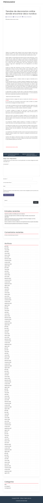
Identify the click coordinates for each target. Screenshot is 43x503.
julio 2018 (6, 410)
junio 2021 (6, 349)
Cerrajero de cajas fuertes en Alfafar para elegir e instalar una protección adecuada (20, 216)
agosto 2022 (7, 324)
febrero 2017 (7, 440)
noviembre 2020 (8, 362)
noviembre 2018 (8, 403)
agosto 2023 (7, 305)
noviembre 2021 (8, 340)
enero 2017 (7, 442)
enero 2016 (7, 464)
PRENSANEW (9, 2)
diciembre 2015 (8, 465)
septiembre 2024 (8, 283)
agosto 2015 (7, 473)
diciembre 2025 (8, 258)
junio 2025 (7, 267)
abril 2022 (7, 332)
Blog (5, 484)
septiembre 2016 (8, 449)
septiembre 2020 (8, 365)
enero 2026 (7, 257)
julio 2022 (6, 326)
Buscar (6, 200)
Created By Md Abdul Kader (21, 500)
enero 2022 (7, 337)
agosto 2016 (7, 451)
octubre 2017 (7, 426)
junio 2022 (7, 328)
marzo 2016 (7, 460)
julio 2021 (6, 348)
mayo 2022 (7, 330)
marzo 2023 (7, 314)
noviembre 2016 (8, 446)
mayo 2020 (7, 373)
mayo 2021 (7, 351)
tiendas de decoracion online (12, 147)
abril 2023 (7, 312)
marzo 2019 (7, 396)
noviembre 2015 (8, 467)
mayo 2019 (7, 392)
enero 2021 (7, 358)
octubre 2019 (7, 383)
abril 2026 (7, 251)
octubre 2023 (7, 301)
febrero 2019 (7, 398)
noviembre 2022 (8, 319)
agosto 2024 (7, 285)
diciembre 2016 (8, 444)
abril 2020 (7, 374)
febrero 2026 (7, 255)
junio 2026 (7, 248)
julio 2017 (6, 432)
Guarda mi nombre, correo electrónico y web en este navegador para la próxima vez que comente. (20, 191)
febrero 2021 (7, 357)
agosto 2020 (7, 367)
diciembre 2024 (8, 278)
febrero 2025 (7, 274)
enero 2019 (7, 399)
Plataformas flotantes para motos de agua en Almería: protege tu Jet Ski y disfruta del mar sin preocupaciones (20, 219)
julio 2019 (6, 389)
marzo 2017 (7, 439)
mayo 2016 (7, 457)
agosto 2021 (7, 346)
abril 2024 (7, 290)
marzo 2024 (7, 292)
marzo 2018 (7, 417)
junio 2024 (7, 287)
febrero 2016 (7, 462)
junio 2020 (7, 371)
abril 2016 (6, 458)
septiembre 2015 (8, 471)
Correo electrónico (7, 182)
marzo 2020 (7, 376)
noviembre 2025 (8, 260)
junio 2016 (6, 455)
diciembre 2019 (8, 380)
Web (4, 186)
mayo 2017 (7, 435)
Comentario (6, 164)
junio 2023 (7, 308)
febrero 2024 (7, 294)
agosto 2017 (7, 430)
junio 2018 (6, 412)
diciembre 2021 (8, 339)
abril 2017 (6, 437)
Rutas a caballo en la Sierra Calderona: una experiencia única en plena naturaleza (21, 221)
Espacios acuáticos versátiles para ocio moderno (15, 213)
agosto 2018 (7, 408)
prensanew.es (9, 16)
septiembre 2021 (8, 344)
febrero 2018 (7, 419)
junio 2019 (6, 390)
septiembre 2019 (8, 385)
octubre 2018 (7, 405)
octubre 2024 (7, 282)
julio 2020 (6, 369)
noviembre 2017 (8, 424)
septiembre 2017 (8, 428)
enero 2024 (7, 296)
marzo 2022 (7, 333)
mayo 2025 (7, 269)
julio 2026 (6, 246)
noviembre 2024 (8, 280)
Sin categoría (7, 486)
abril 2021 (6, 353)
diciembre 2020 (8, 360)
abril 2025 (7, 271)
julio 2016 (6, 453)
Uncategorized (8, 488)
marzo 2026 (7, 253)
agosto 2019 (7, 387)
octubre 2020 (7, 364)
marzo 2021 (7, 355)
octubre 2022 (7, 321)
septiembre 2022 (8, 323)
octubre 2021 (7, 342)
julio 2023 (6, 307)
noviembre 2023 (8, 299)
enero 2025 (7, 276)
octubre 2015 (7, 469)
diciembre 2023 (8, 298)
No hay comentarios (27, 16)
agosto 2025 (7, 265)
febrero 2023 (7, 315)
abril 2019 (6, 394)
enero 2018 (7, 421)
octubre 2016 (7, 448)
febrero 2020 (7, 378)
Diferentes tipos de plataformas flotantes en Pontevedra (16, 223)
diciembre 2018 (8, 401)
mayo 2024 (7, 289)
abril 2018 (6, 415)
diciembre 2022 (8, 317)
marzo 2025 (7, 273)
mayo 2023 (7, 310)
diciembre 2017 (8, 423)
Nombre (5, 178)
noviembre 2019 (8, 382)
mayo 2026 (7, 249)
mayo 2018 (7, 414)
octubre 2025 (7, 262)
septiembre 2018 (8, 407)
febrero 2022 (7, 335)
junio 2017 (6, 433)
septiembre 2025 (8, 264)
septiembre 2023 (8, 303)
